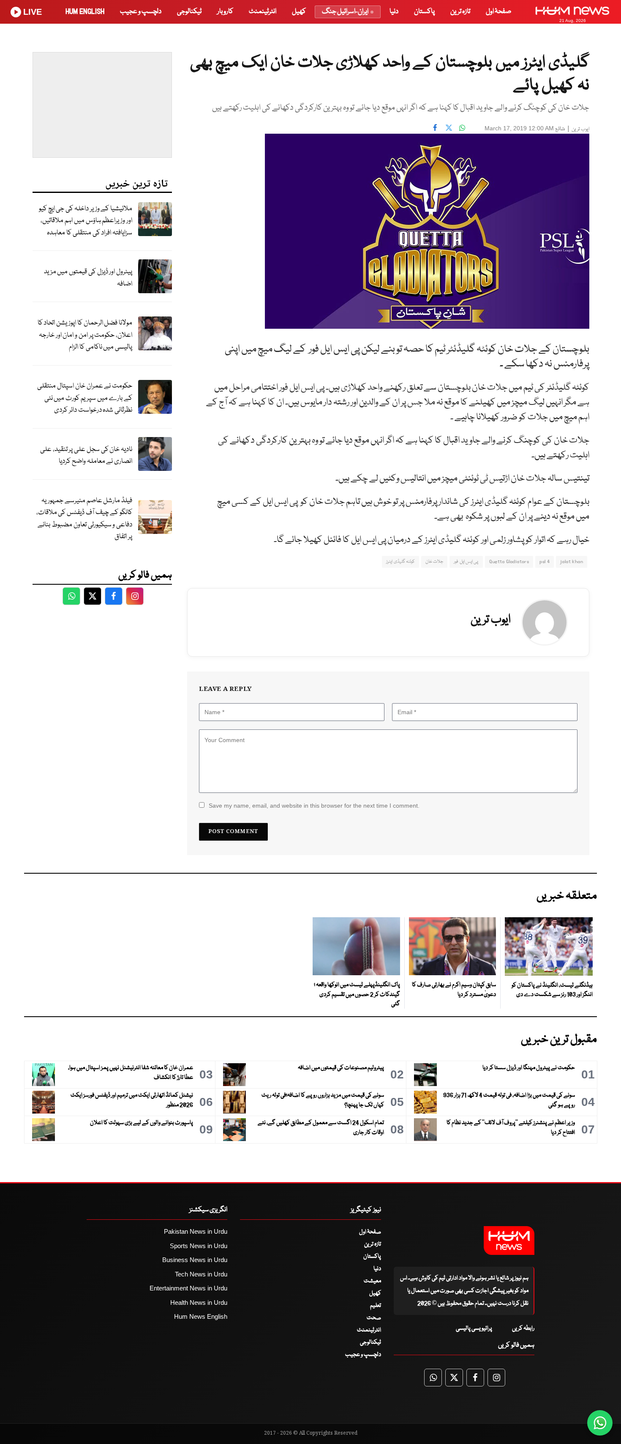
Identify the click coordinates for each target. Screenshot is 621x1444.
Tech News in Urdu (201, 1274)
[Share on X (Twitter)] (448, 127)
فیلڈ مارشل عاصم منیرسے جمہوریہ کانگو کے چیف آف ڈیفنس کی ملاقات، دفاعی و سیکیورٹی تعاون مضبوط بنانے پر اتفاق (84, 518)
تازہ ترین (460, 11)
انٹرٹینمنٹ (262, 11)
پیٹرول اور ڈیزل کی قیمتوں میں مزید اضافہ (88, 278)
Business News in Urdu (194, 1259)
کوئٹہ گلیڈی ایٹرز (400, 561)
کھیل (299, 11)
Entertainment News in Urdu (188, 1288)
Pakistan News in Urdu (195, 1231)
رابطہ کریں (523, 1328)
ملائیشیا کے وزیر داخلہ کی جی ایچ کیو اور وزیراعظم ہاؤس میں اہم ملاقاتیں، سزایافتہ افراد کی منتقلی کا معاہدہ (85, 221)
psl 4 (544, 561)
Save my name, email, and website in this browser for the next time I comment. (314, 805)
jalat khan (571, 561)
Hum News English (200, 1316)
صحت (374, 1318)
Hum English (84, 11)
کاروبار (225, 11)
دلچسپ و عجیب (140, 11)
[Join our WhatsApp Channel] (600, 1423)
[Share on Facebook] (435, 127)
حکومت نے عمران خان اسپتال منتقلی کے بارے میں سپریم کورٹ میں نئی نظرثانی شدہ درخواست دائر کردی (84, 398)
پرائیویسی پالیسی (474, 1328)
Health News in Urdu (198, 1302)
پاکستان (424, 11)
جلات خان (434, 561)
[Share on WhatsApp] (462, 127)
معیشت (372, 1281)
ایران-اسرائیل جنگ (345, 11)
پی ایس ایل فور (466, 561)
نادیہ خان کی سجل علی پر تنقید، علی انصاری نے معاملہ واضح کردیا (86, 455)
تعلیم (375, 1305)
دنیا (393, 11)
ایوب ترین (580, 129)
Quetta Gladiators (509, 561)
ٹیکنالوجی (189, 11)
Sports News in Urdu (198, 1245)
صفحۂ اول (498, 11)
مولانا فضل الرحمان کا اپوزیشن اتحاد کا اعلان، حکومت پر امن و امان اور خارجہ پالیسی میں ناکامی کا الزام (85, 335)
